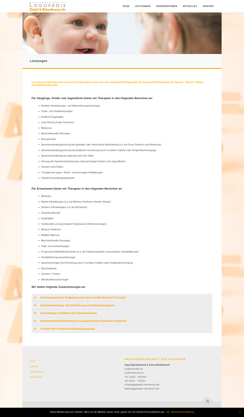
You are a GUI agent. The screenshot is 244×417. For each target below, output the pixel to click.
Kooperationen (166, 6)
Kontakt (208, 6)
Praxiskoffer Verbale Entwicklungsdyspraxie (67, 328)
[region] (122, 33)
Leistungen (143, 6)
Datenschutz (37, 371)
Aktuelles (190, 6)
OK (167, 412)
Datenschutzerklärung (182, 412)
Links (33, 361)
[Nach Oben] (207, 401)
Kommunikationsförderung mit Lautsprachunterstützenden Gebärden (83, 321)
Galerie (34, 366)
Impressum (36, 376)
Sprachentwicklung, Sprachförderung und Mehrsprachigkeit (77, 305)
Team (125, 6)
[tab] (122, 298)
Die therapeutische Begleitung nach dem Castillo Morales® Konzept (83, 297)
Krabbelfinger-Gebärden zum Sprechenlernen (68, 313)
